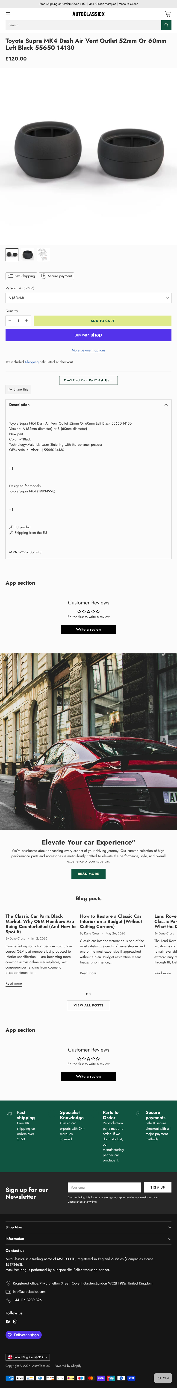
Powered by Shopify (67, 1365)
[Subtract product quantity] (10, 321)
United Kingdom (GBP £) (28, 1357)
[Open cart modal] (167, 14)
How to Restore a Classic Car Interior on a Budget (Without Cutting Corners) (111, 921)
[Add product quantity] (26, 321)
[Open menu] (8, 14)
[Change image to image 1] (12, 254)
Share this (21, 389)
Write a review (88, 629)
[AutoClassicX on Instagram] (15, 1322)
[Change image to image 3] (43, 254)
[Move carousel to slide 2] (90, 994)
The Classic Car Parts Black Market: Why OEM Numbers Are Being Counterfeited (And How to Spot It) (41, 924)
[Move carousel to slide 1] (87, 994)
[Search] (166, 25)
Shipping (32, 362)
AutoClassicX (41, 1365)
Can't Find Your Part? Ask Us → (88, 380)
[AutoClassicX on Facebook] (8, 1322)
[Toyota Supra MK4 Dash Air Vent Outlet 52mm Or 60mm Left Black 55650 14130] (88, 156)
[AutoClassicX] (88, 14)
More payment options (88, 350)
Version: (20, 288)
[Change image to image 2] (27, 254)
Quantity (12, 310)
